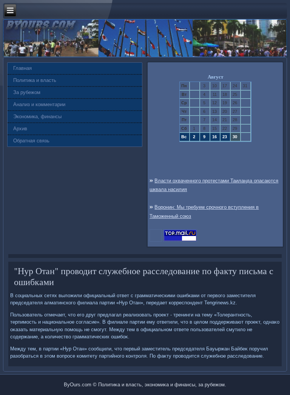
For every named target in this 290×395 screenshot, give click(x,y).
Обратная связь (31, 140)
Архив (20, 128)
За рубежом (26, 92)
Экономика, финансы (37, 116)
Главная (22, 68)
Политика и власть (34, 80)
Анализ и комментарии (39, 104)
